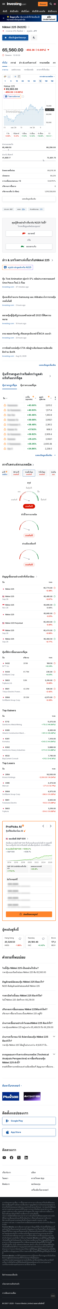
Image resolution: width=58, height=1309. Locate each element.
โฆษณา (5, 1178)
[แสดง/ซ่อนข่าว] (19, 76)
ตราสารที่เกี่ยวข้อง (43, 70)
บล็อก (33, 1172)
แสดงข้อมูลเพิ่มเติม (29, 199)
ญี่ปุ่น (23, 209)
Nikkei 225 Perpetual (14, 623)
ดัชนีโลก (25, 11)
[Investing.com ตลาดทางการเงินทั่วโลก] (16, 4)
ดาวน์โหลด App (37, 1178)
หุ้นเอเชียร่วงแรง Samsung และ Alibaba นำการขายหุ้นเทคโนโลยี (29, 299)
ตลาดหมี (31, 233)
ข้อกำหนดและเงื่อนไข (9, 1275)
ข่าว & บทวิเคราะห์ (27, 62)
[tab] (16, 473)
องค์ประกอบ (16, 70)
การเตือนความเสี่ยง (9, 1293)
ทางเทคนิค (45, 62)
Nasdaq (31, 938)
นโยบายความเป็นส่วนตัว (10, 1284)
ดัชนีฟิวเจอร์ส (38, 11)
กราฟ (13, 62)
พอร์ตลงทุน (36, 1184)
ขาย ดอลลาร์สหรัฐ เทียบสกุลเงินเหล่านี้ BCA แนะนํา (26, 333)
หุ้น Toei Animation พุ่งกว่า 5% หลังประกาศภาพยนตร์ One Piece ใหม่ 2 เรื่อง (28, 280)
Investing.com (8, 287)
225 (41, 209)
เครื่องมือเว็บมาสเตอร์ (39, 1190)
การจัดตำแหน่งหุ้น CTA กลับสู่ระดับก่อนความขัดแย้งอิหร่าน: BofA (27, 349)
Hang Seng (9, 938)
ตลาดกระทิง (31, 246)
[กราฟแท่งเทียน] (5, 76)
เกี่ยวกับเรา (6, 1172)
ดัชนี (5, 11)
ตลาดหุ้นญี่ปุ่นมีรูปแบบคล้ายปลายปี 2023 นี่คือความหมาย (26, 317)
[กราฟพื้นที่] (9, 76)
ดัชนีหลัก (14, 11)
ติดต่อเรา (6, 1184)
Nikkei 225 (9, 589)
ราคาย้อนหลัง (28, 70)
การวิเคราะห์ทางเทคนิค (17, 464)
